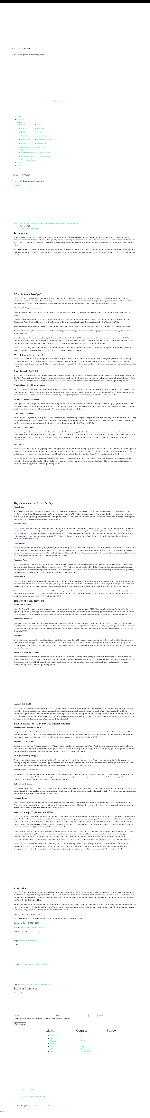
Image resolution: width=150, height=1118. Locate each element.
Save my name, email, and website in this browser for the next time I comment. (43, 1018)
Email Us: (15, 55)
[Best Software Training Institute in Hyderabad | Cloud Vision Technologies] (53, 13)
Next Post (17, 984)
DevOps (83, 1041)
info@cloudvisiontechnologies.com (33, 1096)
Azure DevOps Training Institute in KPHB (36, 984)
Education (34, 223)
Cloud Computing (24, 223)
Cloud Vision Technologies (29, 229)
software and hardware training (49, 223)
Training (53, 1044)
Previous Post (18, 964)
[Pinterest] (23, 944)
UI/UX (82, 1036)
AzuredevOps (22, 941)
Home (52, 1036)
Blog (15, 223)
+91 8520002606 (28, 1089)
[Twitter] (21, 944)
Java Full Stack (85, 1051)
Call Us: (15, 48)
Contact (52, 1051)
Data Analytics (85, 1049)
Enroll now (18, 185)
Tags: (16, 941)
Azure (82, 1044)
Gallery (52, 1046)
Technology (74, 223)
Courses (53, 1041)
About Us (53, 1038)
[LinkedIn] (24, 944)
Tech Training (65, 223)
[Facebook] (19, 944)
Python (82, 1046)
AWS (82, 1038)
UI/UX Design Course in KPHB (35, 964)
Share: (16, 944)
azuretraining (32, 941)
